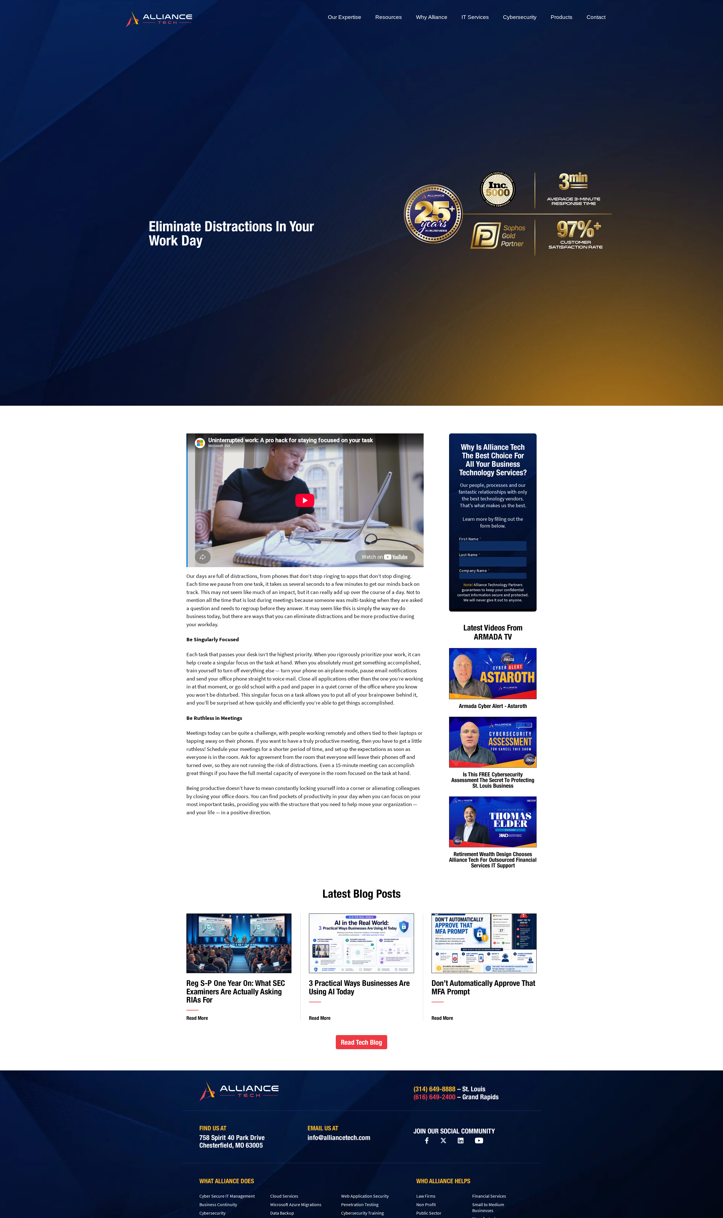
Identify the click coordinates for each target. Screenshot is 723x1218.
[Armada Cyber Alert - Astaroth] (493, 673)
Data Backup (282, 1213)
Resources (388, 17)
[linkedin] (460, 1140)
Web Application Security (365, 1196)
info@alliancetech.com (339, 1137)
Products (561, 17)
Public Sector (428, 1213)
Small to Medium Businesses (488, 1207)
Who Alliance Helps (443, 1181)
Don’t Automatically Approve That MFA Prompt (483, 987)
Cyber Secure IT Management (227, 1196)
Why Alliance (431, 17)
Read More (197, 1018)
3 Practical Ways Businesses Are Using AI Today (359, 987)
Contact (596, 17)
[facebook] (427, 1140)
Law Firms (425, 1196)
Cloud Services (284, 1196)
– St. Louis (449, 1089)
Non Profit (426, 1204)
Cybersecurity (520, 17)
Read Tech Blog (361, 1042)
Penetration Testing (359, 1204)
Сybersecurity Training (362, 1213)
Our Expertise (344, 17)
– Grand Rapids (456, 1097)
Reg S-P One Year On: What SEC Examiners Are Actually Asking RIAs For (235, 991)
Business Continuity (218, 1204)
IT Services (475, 17)
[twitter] (443, 1140)
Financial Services (489, 1196)
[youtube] (479, 1141)
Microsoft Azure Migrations (295, 1204)
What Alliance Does (226, 1181)
